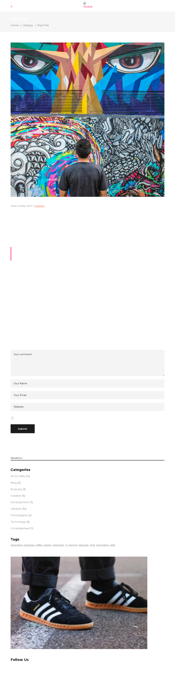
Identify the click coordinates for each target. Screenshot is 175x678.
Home (15, 25)
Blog (14, 482)
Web (112, 545)
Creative (16, 495)
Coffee (38, 545)
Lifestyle (28, 25)
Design (47, 545)
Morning (73, 545)
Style (92, 545)
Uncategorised (20, 528)
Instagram (58, 545)
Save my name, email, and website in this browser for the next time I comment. (65, 418)
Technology (18, 521)
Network (83, 545)
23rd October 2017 (21, 206)
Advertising (17, 545)
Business (16, 489)
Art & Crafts (18, 476)
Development (20, 502)
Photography (19, 515)
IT (66, 545)
